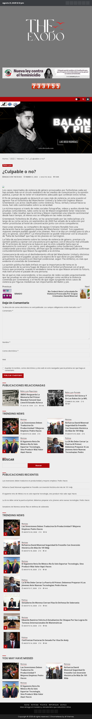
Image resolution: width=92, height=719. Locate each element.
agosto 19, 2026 (73, 434)
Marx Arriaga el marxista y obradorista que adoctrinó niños (45, 707)
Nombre (6, 342)
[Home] (67, 3)
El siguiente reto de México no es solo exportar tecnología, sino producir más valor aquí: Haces (31, 447)
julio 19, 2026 (27, 406)
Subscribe (88, 99)
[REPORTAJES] (79, 3)
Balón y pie (7, 165)
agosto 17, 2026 (30, 588)
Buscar (8, 459)
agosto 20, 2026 (29, 434)
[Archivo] (84, 3)
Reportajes (33, 391)
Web (4, 359)
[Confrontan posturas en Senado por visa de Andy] (12, 640)
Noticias (23, 419)
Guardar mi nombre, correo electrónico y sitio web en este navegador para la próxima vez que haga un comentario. (45, 369)
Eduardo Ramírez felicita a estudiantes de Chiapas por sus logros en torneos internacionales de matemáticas (54, 621)
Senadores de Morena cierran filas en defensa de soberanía (25, 507)
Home (26, 705)
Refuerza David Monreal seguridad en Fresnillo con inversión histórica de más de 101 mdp (77, 426)
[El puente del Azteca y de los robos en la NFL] (55, 398)
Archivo (63, 705)
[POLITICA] (75, 3)
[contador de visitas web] (46, 86)
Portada (77, 392)
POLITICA (43, 705)
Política (68, 438)
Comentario (7, 311)
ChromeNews (56, 716)
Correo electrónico (10, 351)
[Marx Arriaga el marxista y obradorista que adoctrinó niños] (88, 3)
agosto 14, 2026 (30, 606)
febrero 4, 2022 (32, 177)
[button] (83, 99)
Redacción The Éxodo (13, 177)
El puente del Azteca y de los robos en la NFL (76, 397)
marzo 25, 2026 (73, 402)
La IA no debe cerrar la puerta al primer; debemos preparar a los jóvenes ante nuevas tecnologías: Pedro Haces (77, 448)
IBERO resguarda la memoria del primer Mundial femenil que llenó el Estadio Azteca (31, 398)
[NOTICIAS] (71, 3)
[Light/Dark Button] (77, 99)
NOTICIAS (34, 705)
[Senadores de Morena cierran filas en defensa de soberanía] (12, 603)
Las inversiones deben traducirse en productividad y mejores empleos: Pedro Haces (32, 426)
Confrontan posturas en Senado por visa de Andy (45, 640)
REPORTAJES (54, 705)
